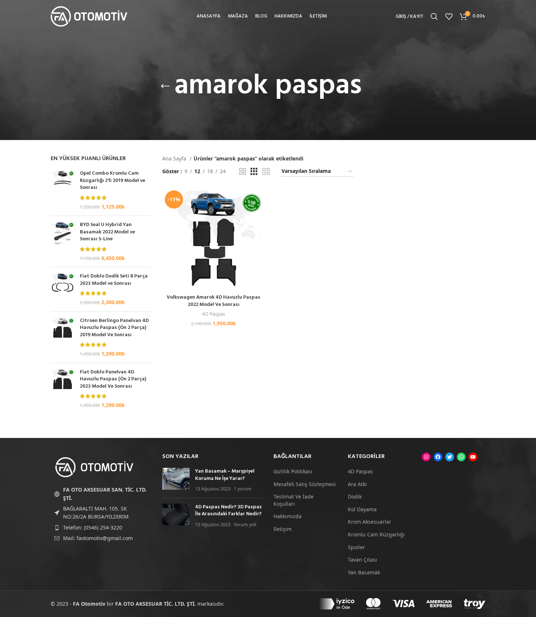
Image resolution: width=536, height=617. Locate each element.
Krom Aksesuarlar (369, 521)
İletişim (282, 528)
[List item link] (101, 528)
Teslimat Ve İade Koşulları (293, 500)
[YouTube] (473, 457)
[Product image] (213, 239)
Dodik (355, 496)
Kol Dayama (362, 509)
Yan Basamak (364, 572)
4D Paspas (213, 314)
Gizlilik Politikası (292, 471)
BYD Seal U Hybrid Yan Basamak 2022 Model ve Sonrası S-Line (107, 232)
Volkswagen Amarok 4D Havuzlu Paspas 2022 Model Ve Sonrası (213, 301)
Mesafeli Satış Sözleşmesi (304, 484)
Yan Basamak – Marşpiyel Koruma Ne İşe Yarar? (225, 475)
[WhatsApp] (461, 457)
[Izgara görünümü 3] (253, 171)
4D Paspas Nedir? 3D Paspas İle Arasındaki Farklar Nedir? (228, 511)
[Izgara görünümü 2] (242, 171)
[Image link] (94, 466)
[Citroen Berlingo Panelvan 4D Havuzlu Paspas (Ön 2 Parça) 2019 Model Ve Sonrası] (62, 337)
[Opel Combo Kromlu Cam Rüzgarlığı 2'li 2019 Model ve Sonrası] (62, 190)
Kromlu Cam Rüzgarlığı (376, 534)
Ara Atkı (357, 484)
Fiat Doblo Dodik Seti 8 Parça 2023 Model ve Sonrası (114, 280)
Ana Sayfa (175, 158)
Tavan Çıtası (362, 559)
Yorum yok (245, 524)
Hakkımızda (287, 516)
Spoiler (356, 547)
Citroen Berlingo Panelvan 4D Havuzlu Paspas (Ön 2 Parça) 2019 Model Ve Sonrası (114, 328)
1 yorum (243, 489)
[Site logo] (89, 15)
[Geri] (165, 86)
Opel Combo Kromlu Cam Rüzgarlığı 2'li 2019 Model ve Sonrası (112, 180)
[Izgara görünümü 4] (266, 171)
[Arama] (434, 16)
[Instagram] (426, 457)
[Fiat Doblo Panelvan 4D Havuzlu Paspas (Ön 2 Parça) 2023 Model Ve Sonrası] (62, 389)
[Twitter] (449, 457)
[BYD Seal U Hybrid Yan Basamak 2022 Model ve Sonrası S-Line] (62, 241)
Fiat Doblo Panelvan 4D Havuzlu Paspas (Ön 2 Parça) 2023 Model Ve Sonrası (113, 379)
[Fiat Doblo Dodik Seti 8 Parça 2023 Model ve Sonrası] (62, 289)
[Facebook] (438, 457)
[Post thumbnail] (176, 480)
